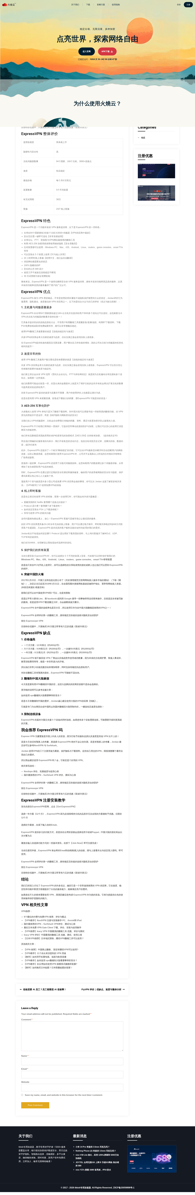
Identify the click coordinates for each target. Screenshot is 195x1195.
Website (25, 1082)
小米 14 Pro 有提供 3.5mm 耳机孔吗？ (93, 1147)
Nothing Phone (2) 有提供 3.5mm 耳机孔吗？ (96, 1151)
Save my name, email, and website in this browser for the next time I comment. (64, 1095)
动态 (143, 137)
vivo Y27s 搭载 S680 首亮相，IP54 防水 (93, 1170)
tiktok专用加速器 (83, 1188)
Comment (26, 1019)
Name (24, 1056)
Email (24, 1069)
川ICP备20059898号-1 (123, 1188)
